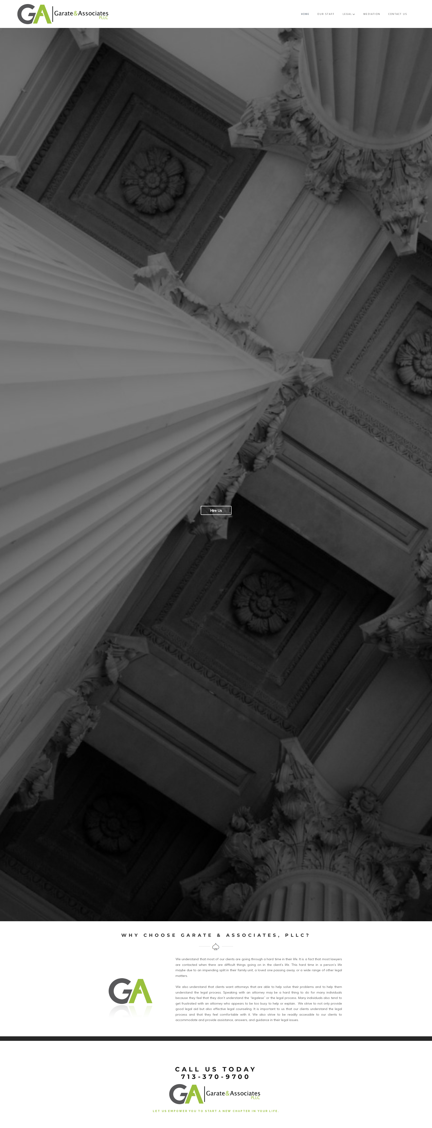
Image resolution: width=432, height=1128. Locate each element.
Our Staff (326, 14)
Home (305, 14)
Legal (347, 14)
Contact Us (397, 14)
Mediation (371, 14)
